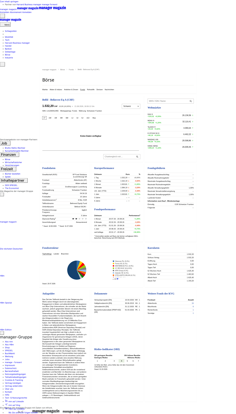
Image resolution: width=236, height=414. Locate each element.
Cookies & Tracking (14, 380)
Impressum (10, 365)
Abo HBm (9, 344)
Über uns (9, 389)
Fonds (71, 70)
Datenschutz (11, 368)
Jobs (7, 359)
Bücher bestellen (12, 174)
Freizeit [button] (7, 169)
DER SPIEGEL (11, 185)
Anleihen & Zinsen (71, 90)
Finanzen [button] (9, 154)
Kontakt (8, 392)
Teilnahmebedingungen (15, 377)
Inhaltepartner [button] (13, 180)
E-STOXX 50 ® (153, 133)
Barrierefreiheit (12, 371)
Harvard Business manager (29, 4)
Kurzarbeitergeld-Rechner (17, 151)
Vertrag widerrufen (13, 386)
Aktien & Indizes (56, 90)
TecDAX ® (151, 127)
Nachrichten (109, 90)
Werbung (9, 356)
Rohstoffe (91, 90)
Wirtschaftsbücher (13, 162)
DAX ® (150, 114)
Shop (7, 347)
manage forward (49, 4)
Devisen (99, 90)
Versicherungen (12, 165)
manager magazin (49, 70)
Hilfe (7, 395)
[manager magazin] (10, 20)
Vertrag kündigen (13, 383)
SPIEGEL (9, 350)
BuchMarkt (10, 353)
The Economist (12, 188)
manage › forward (13, 362)
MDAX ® (151, 121)
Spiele (8, 176)
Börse (62, 70)
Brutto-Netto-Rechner (15, 148)
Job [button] (4, 143)
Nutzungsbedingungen (15, 374)
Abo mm (9, 341)
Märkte (45, 90)
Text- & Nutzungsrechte (16, 398)
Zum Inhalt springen (9, 1)
